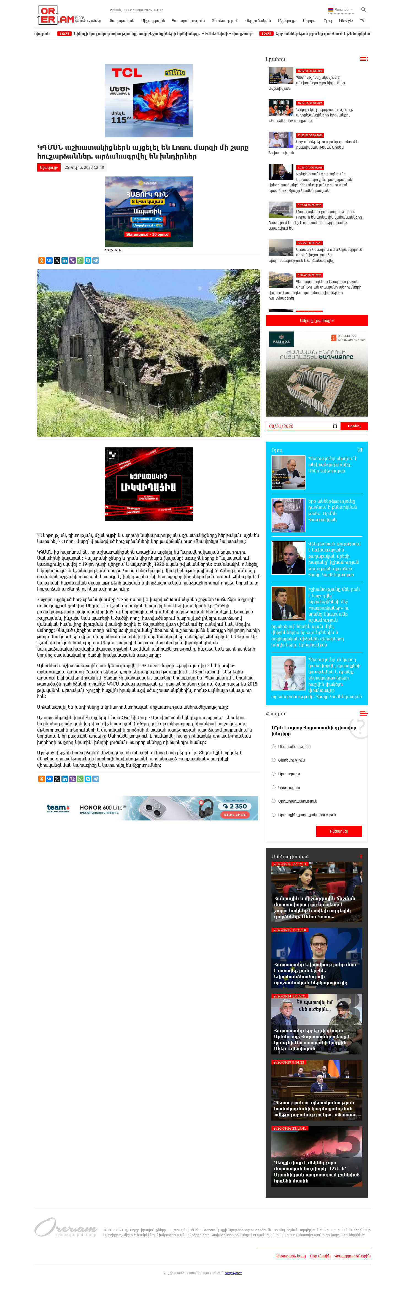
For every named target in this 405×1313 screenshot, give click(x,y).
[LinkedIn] (64, 260)
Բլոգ (328, 20)
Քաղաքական (122, 20)
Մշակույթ (287, 20)
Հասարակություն (188, 20)
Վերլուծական (258, 20)
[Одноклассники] (41, 260)
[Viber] (72, 260)
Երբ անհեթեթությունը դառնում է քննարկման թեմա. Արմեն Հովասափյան (294, 33)
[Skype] (88, 260)
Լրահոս (275, 59)
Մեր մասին (320, 1256)
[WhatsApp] (80, 260)
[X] (57, 260)
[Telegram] (95, 260)
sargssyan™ (233, 1273)
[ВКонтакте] (49, 260)
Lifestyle (346, 20)
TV (362, 20)
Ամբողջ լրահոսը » (317, 320)
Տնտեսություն (225, 20)
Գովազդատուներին (352, 1256)
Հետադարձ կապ (291, 1256)
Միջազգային (153, 20)
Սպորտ (310, 20)
